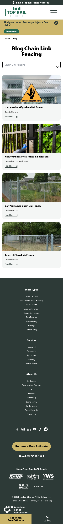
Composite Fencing (31, 313)
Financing (31, 398)
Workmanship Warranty (31, 385)
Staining (31, 359)
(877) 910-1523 (35, 456)
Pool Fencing (31, 321)
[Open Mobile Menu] (53, 12)
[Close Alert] (56, 23)
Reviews (31, 393)
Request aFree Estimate (16, 519)
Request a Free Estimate (31, 446)
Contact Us (31, 414)
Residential (31, 347)
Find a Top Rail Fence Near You (32, 2)
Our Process (31, 381)
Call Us (47, 520)
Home (7, 38)
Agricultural (31, 355)
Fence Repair (31, 364)
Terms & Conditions (20, 501)
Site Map (48, 501)
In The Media (31, 406)
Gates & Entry (31, 330)
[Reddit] (46, 429)
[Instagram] (23, 429)
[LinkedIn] (29, 429)
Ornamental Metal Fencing (32, 300)
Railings (31, 325)
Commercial (32, 351)
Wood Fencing (32, 296)
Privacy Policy (36, 501)
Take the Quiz (11, 31)
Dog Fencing (31, 317)
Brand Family (31, 402)
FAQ (31, 389)
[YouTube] (34, 429)
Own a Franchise (31, 410)
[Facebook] (17, 429)
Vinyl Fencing (31, 305)
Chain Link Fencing (32, 309)
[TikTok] (40, 429)
